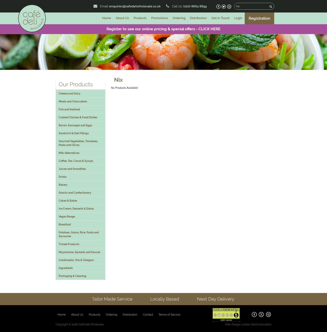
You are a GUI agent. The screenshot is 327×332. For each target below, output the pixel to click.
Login (238, 18)
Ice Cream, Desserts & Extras (76, 208)
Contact (148, 314)
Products (140, 18)
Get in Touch (220, 18)
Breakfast (65, 224)
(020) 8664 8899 (194, 6)
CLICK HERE (209, 29)
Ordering (179, 18)
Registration (259, 18)
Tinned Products (69, 244)
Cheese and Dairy (69, 93)
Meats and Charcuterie (73, 101)
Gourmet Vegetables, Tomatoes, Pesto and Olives (78, 143)
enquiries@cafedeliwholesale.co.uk (135, 6)
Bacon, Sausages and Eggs (75, 125)
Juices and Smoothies (72, 168)
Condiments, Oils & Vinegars (76, 260)
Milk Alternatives (69, 152)
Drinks (63, 176)
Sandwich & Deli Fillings (74, 133)
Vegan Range (67, 216)
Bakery (63, 184)
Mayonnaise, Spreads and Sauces (79, 252)
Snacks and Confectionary (75, 192)
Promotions (159, 18)
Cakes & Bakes (68, 200)
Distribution (198, 18)
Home (106, 18)
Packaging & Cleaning (72, 275)
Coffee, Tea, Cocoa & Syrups (76, 160)
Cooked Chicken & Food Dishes (78, 117)
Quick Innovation (261, 324)
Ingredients (66, 268)
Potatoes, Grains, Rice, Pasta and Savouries (79, 234)
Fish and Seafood (69, 109)
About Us (122, 18)
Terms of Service (169, 314)
